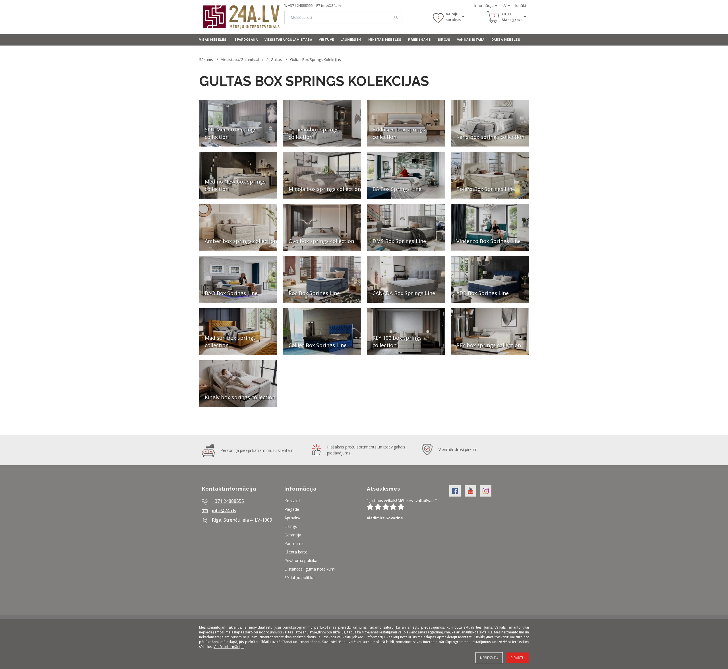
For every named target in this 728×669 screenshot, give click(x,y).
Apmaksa (292, 517)
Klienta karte (295, 552)
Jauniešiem (351, 40)
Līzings (290, 526)
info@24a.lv (331, 5)
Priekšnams (419, 40)
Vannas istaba (471, 40)
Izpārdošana (245, 40)
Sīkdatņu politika (299, 577)
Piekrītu (518, 657)
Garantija (292, 535)
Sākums (206, 59)
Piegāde (291, 509)
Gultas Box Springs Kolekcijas (315, 59)
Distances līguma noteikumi (309, 569)
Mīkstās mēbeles (385, 40)
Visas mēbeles (213, 40)
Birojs (444, 40)
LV (504, 5)
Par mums (293, 543)
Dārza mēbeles (505, 40)
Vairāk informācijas (229, 646)
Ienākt (520, 5)
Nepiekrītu (489, 657)
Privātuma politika (300, 560)
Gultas (276, 59)
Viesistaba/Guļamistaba (288, 40)
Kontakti (292, 500)
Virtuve (326, 40)
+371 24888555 (300, 5)
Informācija (484, 5)
